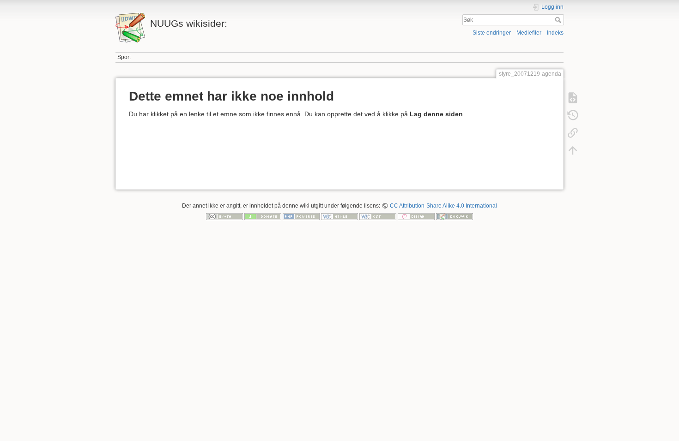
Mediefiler (528, 33)
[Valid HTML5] (339, 216)
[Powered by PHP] (301, 216)
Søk (559, 20)
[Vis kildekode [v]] (572, 98)
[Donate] (262, 216)
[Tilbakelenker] (572, 133)
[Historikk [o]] (572, 115)
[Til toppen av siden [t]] (572, 150)
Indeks (555, 33)
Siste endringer (492, 33)
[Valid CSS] (377, 216)
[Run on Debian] (416, 216)
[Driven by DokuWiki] (454, 216)
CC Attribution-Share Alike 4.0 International (443, 206)
